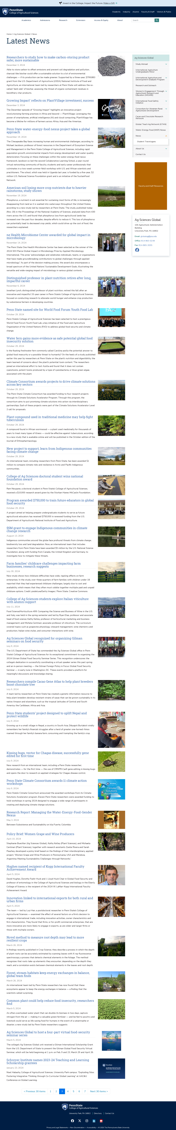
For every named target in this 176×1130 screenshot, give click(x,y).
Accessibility (91, 1127)
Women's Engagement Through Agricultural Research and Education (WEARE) (150, 93)
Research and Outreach (146, 85)
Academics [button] (26, 20)
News (138, 135)
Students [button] (116, 11)
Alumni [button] (136, 11)
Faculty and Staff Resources (151, 186)
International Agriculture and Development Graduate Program (150, 78)
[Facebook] (137, 250)
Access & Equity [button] (101, 20)
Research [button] (63, 20)
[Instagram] (87, 1120)
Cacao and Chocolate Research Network (149, 117)
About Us (140, 148)
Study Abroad (142, 64)
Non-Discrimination (77, 1127)
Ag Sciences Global (22, 34)
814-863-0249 (148, 240)
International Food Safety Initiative (147, 102)
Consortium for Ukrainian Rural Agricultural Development (149, 109)
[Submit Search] (157, 20)
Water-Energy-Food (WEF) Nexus (151, 130)
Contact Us (141, 154)
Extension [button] (80, 20)
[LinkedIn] (94, 1120)
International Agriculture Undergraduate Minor (147, 71)
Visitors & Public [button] (164, 11)
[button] (166, 64)
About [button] (120, 20)
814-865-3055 (145, 245)
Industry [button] (126, 11)
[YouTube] (101, 1120)
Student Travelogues (146, 141)
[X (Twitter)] (79, 1120)
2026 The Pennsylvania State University (113, 1127)
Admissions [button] (45, 20)
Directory (98, 1113)
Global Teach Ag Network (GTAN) (151, 124)
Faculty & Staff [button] (147, 11)
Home (9, 34)
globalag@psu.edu (149, 236)
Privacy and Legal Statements (57, 1127)
